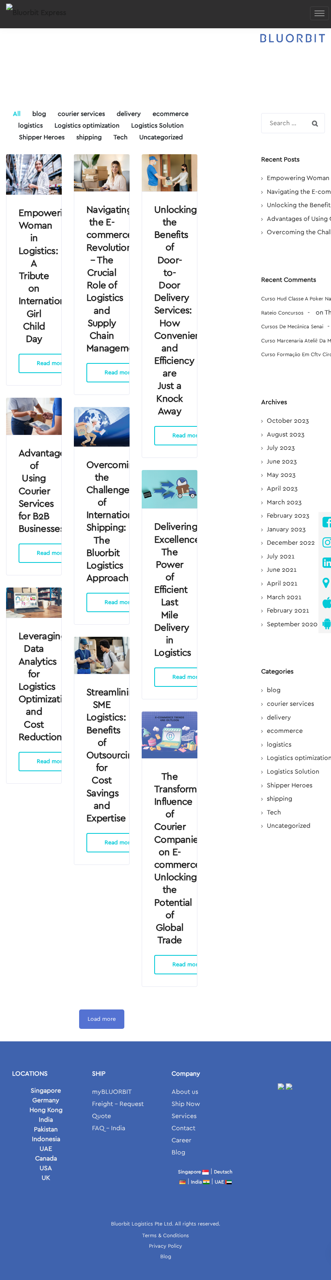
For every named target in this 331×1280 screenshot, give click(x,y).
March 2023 (284, 502)
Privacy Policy (165, 1246)
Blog (178, 1152)
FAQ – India (108, 1128)
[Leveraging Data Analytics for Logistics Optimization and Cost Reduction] (34, 603)
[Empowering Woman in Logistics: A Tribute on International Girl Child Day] (34, 174)
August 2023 (285, 434)
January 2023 (286, 529)
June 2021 (282, 570)
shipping (279, 798)
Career (181, 1140)
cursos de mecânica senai (292, 326)
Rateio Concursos (282, 313)
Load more (102, 1019)
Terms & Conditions (165, 1235)
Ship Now (186, 1104)
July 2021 (281, 556)
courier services (290, 704)
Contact (183, 1128)
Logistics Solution (293, 771)
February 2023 (288, 515)
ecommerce (285, 731)
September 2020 (292, 624)
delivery (279, 717)
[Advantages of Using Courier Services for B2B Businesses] (34, 416)
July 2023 (281, 448)
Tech (274, 812)
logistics (279, 744)
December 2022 (291, 542)
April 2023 (282, 488)
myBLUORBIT (112, 1092)
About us (185, 1092)
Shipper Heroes (289, 785)
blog (274, 690)
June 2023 (282, 461)
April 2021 (282, 583)
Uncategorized (288, 826)
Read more (51, 363)
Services (184, 1116)
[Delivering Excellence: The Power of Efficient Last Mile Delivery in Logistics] (169, 489)
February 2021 (288, 610)
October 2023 (288, 421)
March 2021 (284, 597)
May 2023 (281, 475)
